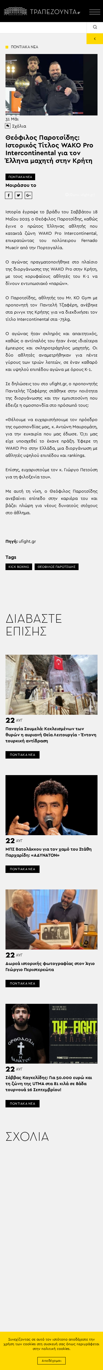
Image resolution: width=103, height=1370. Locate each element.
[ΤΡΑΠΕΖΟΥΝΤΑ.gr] (43, 11)
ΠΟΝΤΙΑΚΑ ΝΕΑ (20, 177)
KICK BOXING (19, 566)
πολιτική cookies (55, 1349)
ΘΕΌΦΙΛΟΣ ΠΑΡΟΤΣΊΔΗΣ (57, 566)
